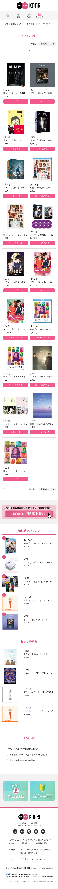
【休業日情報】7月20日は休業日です (22, 760)
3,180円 (33, 96)
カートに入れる (16, 101)
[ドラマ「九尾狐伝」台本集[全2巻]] (42, 122)
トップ (5, 24)
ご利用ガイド (30, 840)
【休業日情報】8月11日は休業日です (22, 749)
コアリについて (15, 840)
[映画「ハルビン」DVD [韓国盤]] (15, 75)
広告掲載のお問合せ (41, 843)
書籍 (7, 137)
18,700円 (34, 285)
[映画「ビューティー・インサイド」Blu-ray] (42, 311)
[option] (15, 791)
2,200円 (33, 333)
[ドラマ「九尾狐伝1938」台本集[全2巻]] (15, 169)
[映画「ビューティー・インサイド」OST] (15, 453)
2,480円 (6, 143)
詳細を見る (16, 148)
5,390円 (33, 191)
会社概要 (12, 850)
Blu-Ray (35, 184)
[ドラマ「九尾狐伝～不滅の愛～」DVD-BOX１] (42, 216)
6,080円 (33, 143)
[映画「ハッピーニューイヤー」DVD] (15, 216)
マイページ (13, 843)
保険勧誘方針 (44, 850)
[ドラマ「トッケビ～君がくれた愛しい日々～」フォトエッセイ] (42, 358)
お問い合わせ (26, 843)
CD (33, 90)
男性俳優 (31, 24)
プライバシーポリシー (27, 850)
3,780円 (6, 96)
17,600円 (34, 238)
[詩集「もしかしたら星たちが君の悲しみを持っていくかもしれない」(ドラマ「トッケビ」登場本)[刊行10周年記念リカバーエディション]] (42, 405)
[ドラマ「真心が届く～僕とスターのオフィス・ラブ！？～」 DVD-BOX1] (42, 264)
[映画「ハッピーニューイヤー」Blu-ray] (42, 169)
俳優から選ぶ (17, 24)
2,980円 (33, 380)
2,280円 (6, 427)
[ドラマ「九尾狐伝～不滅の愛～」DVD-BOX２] (15, 264)
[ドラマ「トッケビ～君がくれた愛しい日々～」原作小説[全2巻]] (15, 405)
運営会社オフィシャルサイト (36, 859)
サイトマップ (16, 859)
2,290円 (6, 474)
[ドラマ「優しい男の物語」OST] (42, 75)
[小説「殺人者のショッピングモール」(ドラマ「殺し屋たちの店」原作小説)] (15, 122)
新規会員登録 (43, 840)
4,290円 (6, 238)
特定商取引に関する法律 (29, 853)
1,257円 (6, 380)
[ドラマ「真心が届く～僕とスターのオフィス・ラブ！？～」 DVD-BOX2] (15, 311)
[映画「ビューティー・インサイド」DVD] (15, 358)
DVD (7, 90)
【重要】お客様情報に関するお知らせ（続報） (27, 754)
